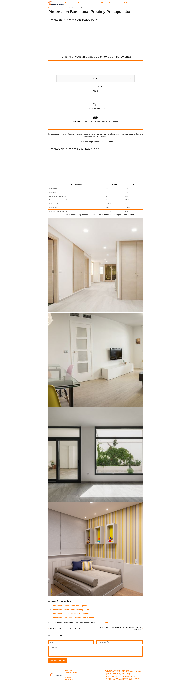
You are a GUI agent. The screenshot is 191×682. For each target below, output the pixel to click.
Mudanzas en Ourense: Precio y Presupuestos (65, 628)
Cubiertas (94, 3)
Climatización (70, 3)
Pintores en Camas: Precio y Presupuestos (71, 606)
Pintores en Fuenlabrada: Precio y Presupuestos (73, 618)
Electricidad (105, 3)
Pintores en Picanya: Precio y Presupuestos (71, 614)
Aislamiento (128, 3)
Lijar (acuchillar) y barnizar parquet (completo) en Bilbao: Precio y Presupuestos (120, 628)
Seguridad (120, 679)
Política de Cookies (71, 672)
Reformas (139, 3)
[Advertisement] (95, 38)
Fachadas (109, 675)
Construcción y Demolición (124, 671)
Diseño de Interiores (119, 673)
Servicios (129, 679)
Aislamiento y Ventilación (112, 670)
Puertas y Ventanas (126, 678)
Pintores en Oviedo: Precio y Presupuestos (71, 610)
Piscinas (115, 678)
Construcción (83, 3)
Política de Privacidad (72, 675)
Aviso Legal (68, 670)
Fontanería (117, 3)
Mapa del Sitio (69, 679)
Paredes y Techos (111, 676)
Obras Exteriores (128, 675)
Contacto (68, 677)
